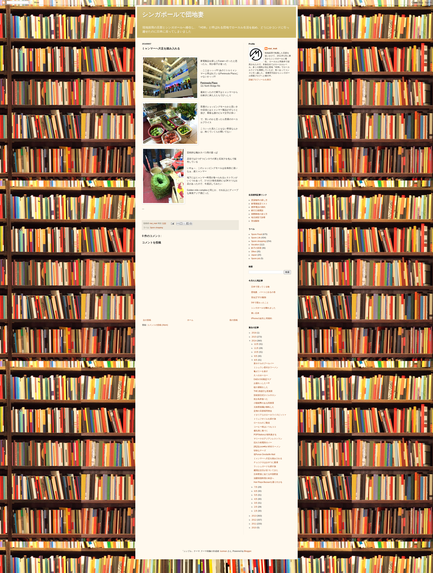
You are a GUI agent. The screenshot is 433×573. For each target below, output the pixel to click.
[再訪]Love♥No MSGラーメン (267, 446)
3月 (256, 503)
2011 (254, 524)
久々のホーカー (261, 375)
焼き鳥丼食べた (261, 399)
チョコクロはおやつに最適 (266, 462)
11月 (256, 348)
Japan (254, 255)
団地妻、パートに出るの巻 (263, 292)
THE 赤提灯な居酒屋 (263, 391)
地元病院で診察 (258, 217)
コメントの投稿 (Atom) (157, 325)
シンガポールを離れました (263, 308)
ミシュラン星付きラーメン (266, 367)
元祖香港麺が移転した (264, 407)
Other (253, 251)
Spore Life (256, 238)
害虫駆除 (255, 221)
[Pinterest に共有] (190, 223)
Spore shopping (156, 228)
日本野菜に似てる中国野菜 (266, 474)
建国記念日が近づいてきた (266, 470)
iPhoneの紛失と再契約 (261, 318)
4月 (256, 499)
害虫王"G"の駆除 (258, 297)
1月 (256, 511)
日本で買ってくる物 (260, 287)
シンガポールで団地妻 (173, 14)
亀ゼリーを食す (261, 371)
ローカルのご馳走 (262, 423)
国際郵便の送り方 (259, 214)
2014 (254, 341)
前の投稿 (234, 320)
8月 (256, 360)
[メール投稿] (172, 223)
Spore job (255, 258)
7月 (256, 487)
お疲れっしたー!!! (261, 383)
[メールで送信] (178, 223)
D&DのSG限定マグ (262, 379)
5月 (256, 495)
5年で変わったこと (260, 302)
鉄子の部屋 (256, 248)
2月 (256, 507)
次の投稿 (147, 320)
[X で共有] (184, 223)
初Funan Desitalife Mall (264, 454)
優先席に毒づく (261, 431)
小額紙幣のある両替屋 (264, 403)
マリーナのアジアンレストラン (268, 438)
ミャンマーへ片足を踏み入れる (268, 458)
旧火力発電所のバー (263, 442)
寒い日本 (255, 313)
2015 (254, 337)
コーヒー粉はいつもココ (265, 427)
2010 (254, 527)
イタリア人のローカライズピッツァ (270, 415)
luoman (223, 551)
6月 (256, 491)
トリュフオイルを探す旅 (265, 419)
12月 (256, 344)
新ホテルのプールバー (264, 363)
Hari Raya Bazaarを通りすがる (268, 482)
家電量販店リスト (259, 204)
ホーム (190, 320)
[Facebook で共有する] (187, 223)
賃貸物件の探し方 (259, 200)
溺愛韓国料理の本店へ (264, 478)
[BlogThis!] (181, 223)
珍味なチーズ (260, 450)
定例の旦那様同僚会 (263, 411)
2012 (254, 520)
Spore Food (256, 234)
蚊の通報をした (261, 387)
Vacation (255, 244)
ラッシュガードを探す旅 (265, 466)
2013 (254, 516)
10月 (256, 352)
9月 (256, 356)
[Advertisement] (262, 137)
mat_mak (272, 48)
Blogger (247, 551)
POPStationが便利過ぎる (265, 434)
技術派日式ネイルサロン (265, 395)
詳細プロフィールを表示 (260, 79)
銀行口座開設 (257, 210)
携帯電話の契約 (258, 207)
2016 (254, 333)
